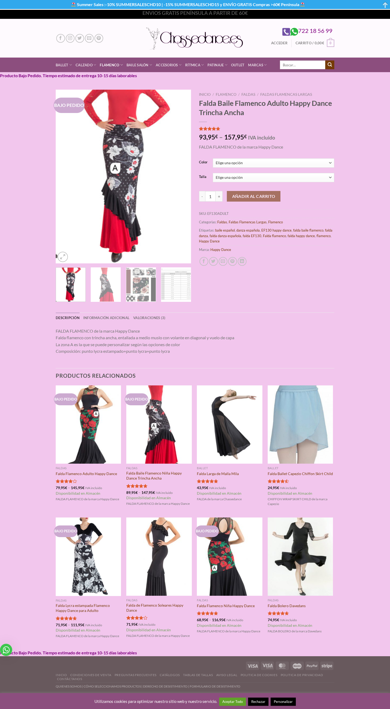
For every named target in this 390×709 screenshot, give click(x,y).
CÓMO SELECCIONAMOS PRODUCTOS (112, 686)
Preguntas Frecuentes (136, 675)
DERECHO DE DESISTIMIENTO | (166, 686)
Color (203, 162)
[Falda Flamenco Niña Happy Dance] (229, 556)
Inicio (205, 94)
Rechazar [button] (258, 701)
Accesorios (167, 65)
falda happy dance (301, 236)
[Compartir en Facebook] (204, 261)
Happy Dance (209, 241)
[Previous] (65, 176)
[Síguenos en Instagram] (70, 38)
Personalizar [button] (283, 701)
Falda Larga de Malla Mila (218, 473)
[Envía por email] (223, 261)
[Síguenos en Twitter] (79, 38)
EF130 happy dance (276, 230)
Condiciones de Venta (90, 675)
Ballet (62, 65)
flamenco (324, 236)
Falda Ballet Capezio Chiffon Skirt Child (300, 473)
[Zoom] (63, 257)
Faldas (248, 94)
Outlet (238, 65)
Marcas (255, 65)
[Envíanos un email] (89, 38)
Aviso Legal (226, 675)
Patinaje (215, 65)
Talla (202, 177)
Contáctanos (69, 679)
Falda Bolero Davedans (287, 605)
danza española (248, 230)
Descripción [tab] (68, 318)
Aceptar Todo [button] (232, 701)
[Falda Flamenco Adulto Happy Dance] (88, 424)
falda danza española (225, 236)
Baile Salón (138, 65)
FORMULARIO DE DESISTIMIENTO (215, 686)
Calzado (84, 65)
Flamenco (109, 65)
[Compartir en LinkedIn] (242, 261)
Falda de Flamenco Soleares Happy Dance (154, 607)
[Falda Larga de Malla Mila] (229, 424)
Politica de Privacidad (302, 675)
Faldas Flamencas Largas (286, 94)
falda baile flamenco (308, 230)
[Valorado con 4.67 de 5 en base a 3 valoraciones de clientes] (266, 129)
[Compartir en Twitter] (213, 261)
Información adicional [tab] (106, 318)
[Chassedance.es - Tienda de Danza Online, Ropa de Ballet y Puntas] (195, 38)
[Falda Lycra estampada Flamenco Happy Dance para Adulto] (88, 556)
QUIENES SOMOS (68, 686)
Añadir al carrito (253, 196)
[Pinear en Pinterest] (232, 261)
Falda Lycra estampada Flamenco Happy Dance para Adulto (83, 608)
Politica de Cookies (259, 675)
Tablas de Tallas (198, 675)
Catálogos (170, 675)
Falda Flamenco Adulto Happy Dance (86, 473)
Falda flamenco (274, 236)
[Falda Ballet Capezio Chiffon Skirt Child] (300, 424)
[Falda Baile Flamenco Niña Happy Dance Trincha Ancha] (159, 424)
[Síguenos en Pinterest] (98, 38)
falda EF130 (252, 236)
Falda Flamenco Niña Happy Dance (226, 605)
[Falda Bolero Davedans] (300, 556)
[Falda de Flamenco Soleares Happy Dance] (159, 556)
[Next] (182, 176)
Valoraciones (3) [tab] (149, 318)
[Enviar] (329, 64)
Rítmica (192, 65)
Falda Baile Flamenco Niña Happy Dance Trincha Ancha (154, 475)
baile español (225, 230)
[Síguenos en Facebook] (60, 38)
